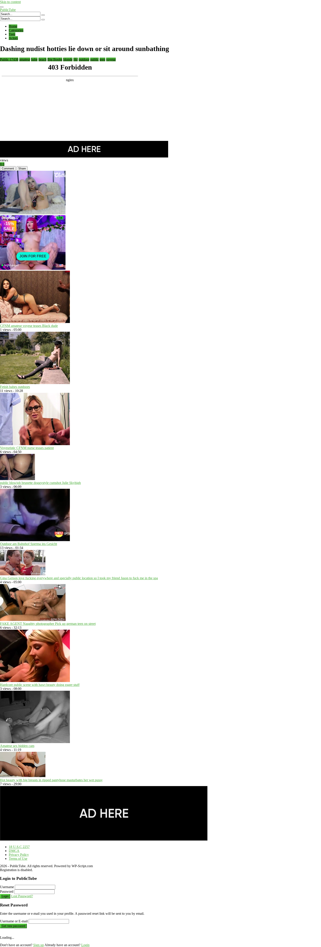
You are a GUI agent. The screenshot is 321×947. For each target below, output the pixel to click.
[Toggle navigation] (1, 7)
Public (9, 59)
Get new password (13, 926)
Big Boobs (54, 59)
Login (5, 896)
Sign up (38, 945)
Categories (16, 30)
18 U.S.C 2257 (19, 847)
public (94, 59)
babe (34, 59)
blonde (67, 59)
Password (6, 891)
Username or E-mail (14, 921)
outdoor (84, 59)
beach (42, 59)
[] (43, 15)
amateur (24, 59)
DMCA (14, 851)
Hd (75, 59)
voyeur (111, 59)
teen (102, 59)
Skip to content (10, 2)
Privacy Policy (19, 854)
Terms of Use (18, 858)
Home (13, 26)
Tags (12, 34)
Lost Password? (22, 896)
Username (7, 887)
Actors (13, 38)
